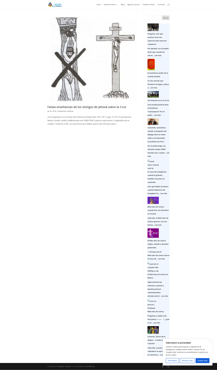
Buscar (165, 18)
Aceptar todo (203, 360)
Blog (122, 5)
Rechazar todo (187, 360)
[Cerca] (210, 341)
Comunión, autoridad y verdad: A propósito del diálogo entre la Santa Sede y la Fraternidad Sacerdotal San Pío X (156, 134)
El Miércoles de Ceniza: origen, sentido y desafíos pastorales (158, 244)
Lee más (157, 55)
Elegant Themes (64, 366)
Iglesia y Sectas (133, 5)
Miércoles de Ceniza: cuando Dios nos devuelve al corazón (158, 210)
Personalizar (172, 360)
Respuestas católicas (65, 111)
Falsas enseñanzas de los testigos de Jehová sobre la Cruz (86, 107)
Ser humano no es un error (158, 100)
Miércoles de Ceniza (155, 311)
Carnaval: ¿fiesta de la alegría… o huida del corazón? (156, 340)
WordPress (90, 366)
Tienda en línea (148, 5)
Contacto (161, 5)
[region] (187, 352)
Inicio (99, 5)
